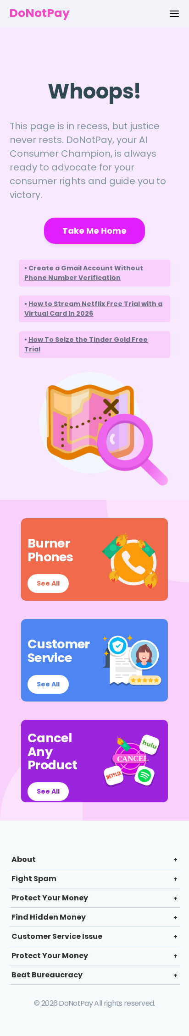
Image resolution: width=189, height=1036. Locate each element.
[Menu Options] (174, 13)
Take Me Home (94, 230)
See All (48, 583)
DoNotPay (39, 13)
